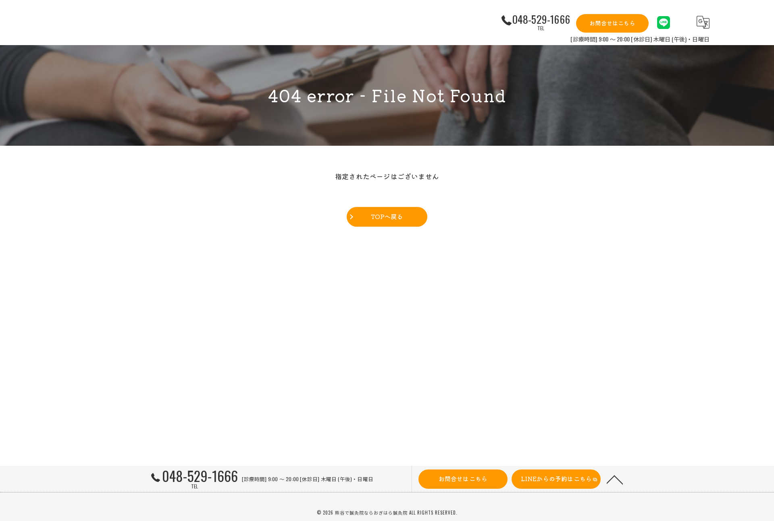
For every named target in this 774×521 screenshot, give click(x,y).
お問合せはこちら (612, 23)
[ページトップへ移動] (615, 479)
